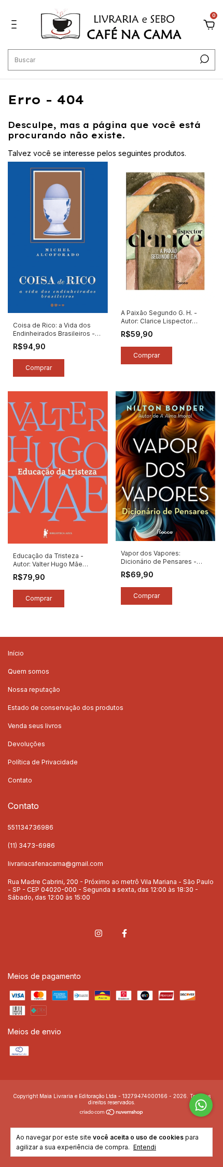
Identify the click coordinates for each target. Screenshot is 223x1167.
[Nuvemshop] (111, 1112)
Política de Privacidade (43, 762)
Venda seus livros (35, 726)
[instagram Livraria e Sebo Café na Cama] (98, 933)
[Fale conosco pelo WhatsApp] (201, 1105)
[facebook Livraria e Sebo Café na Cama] (124, 933)
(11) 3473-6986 (31, 845)
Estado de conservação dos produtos (65, 707)
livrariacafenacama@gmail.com (55, 863)
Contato (20, 780)
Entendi (144, 1147)
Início (16, 653)
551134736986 (30, 827)
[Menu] (16, 25)
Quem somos (28, 671)
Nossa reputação (34, 689)
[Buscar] (203, 59)
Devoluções (26, 744)
